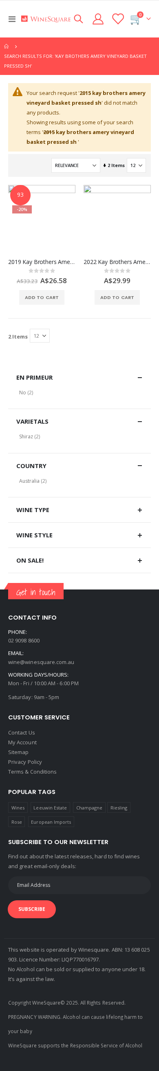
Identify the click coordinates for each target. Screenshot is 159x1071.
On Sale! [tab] (30, 560)
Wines (17, 808)
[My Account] (98, 18)
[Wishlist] (117, 18)
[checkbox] (79, 392)
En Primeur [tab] (34, 377)
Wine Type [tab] (32, 510)
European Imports (51, 822)
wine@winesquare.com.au (41, 662)
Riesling (119, 808)
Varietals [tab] (32, 421)
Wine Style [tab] (34, 535)
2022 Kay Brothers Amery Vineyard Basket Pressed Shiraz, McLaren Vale (117, 262)
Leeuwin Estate (50, 808)
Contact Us (21, 732)
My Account (22, 742)
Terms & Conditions (32, 771)
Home (7, 46)
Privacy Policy (25, 761)
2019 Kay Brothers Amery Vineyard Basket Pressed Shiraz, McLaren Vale (41, 262)
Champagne (89, 808)
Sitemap (18, 752)
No (22, 392)
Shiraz (26, 436)
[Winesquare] (46, 18)
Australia (29, 480)
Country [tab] (31, 466)
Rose (16, 822)
